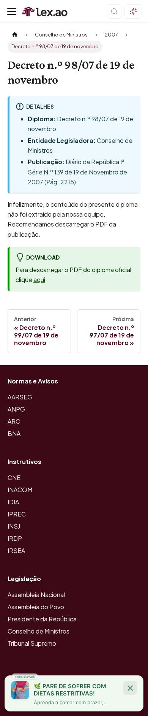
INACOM (20, 490)
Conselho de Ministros (38, 631)
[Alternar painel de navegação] (11, 11)
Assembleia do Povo (36, 607)
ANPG (16, 409)
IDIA (13, 502)
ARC (14, 421)
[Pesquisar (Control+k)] (114, 11)
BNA (14, 433)
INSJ (14, 526)
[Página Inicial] (15, 35)
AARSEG (20, 397)
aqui (39, 280)
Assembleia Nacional (36, 595)
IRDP (15, 538)
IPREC (17, 514)
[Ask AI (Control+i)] (133, 11)
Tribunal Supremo (32, 643)
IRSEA (16, 550)
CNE (14, 478)
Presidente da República (42, 619)
